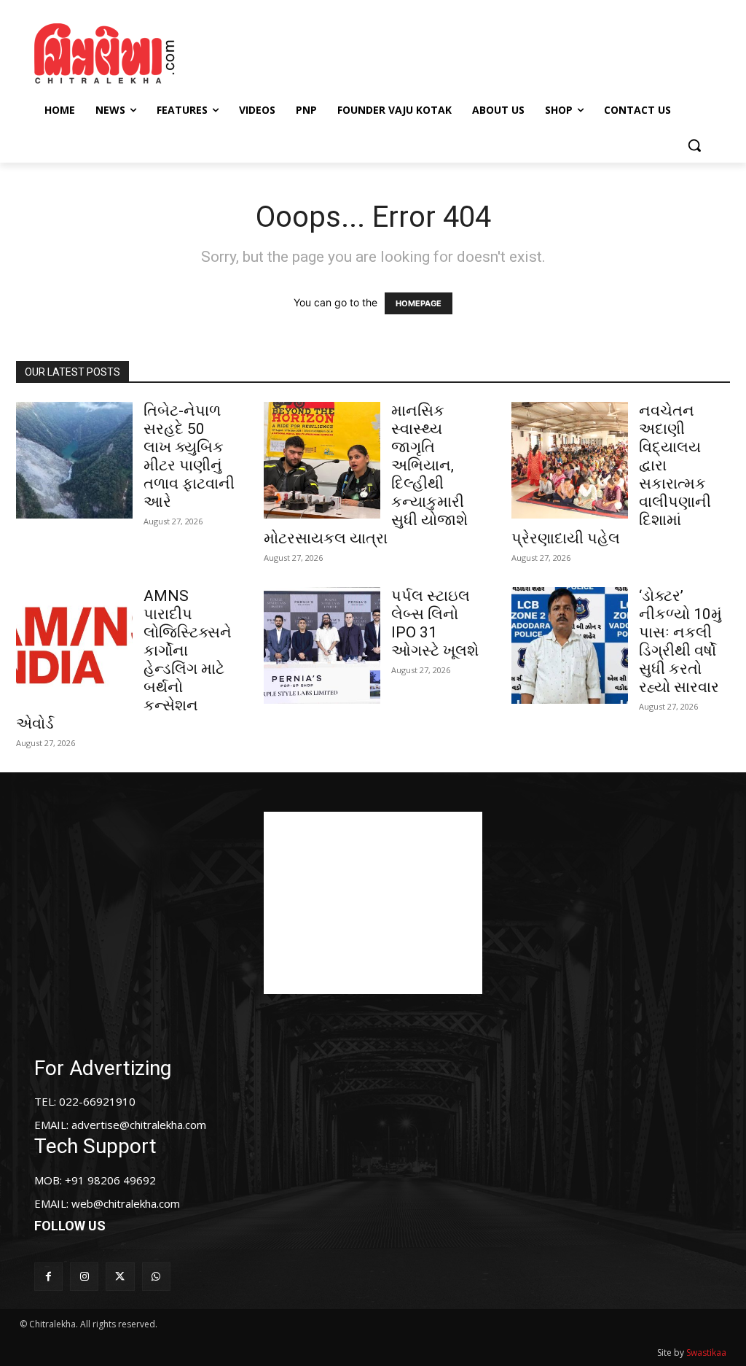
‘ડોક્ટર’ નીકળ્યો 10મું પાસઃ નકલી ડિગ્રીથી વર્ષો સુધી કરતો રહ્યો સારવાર (680, 641)
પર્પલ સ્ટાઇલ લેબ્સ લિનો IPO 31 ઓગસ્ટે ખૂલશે (435, 623)
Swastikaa (706, 1352)
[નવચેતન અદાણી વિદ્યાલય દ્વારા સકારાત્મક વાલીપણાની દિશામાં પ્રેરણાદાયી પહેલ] (569, 460)
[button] (694, 145)
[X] (120, 1276)
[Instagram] (84, 1276)
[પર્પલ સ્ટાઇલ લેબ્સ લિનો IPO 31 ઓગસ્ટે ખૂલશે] (322, 645)
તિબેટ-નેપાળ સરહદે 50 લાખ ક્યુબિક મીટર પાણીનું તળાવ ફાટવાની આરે (189, 456)
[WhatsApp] (156, 1276)
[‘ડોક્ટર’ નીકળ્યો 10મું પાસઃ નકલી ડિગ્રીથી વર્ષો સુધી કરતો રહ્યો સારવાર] (569, 645)
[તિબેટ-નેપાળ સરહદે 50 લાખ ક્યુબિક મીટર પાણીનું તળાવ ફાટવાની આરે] (74, 460)
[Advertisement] (370, 52)
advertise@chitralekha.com (138, 1124)
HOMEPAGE (418, 303)
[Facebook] (48, 1276)
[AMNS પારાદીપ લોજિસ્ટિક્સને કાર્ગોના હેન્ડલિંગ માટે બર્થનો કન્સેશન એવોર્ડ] (74, 645)
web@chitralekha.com (125, 1203)
